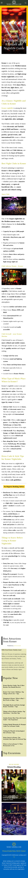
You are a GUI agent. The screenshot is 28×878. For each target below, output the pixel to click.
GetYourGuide (17, 645)
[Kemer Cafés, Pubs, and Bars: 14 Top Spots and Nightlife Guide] (14, 785)
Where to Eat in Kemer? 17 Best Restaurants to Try (13, 744)
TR (14, 857)
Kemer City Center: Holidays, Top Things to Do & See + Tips (13, 692)
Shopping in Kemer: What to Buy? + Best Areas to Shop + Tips (14, 699)
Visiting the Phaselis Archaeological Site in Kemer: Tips (13, 731)
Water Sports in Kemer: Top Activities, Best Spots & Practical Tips (14, 738)
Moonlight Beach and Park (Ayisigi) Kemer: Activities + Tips (14, 705)
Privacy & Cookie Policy (9, 851)
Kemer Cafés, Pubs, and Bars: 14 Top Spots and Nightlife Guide (10, 797)
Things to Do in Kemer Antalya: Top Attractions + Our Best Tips (14, 712)
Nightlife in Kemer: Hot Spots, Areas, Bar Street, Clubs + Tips (11, 830)
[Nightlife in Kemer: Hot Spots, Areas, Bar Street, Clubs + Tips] (14, 819)
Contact (23, 851)
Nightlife (14, 31)
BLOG (18, 851)
